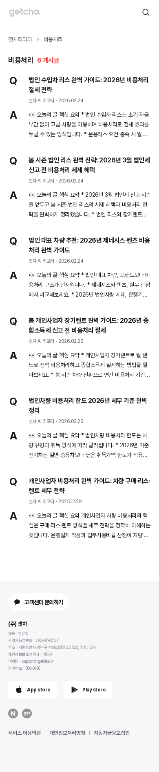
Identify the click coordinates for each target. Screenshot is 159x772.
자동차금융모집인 (112, 733)
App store (39, 690)
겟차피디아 (20, 39)
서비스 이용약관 (24, 733)
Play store (94, 690)
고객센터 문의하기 (43, 602)
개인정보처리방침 (67, 733)
